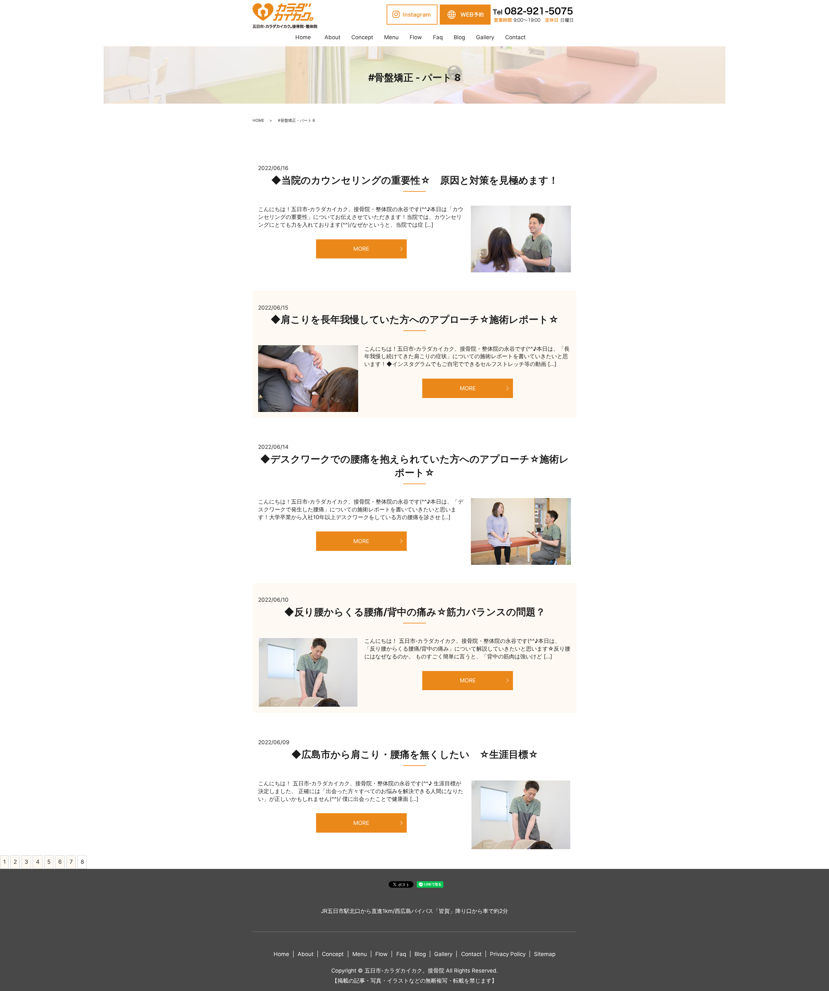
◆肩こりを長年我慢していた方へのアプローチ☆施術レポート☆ (414, 319)
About (332, 37)
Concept (362, 37)
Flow (416, 37)
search (536, 38)
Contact (515, 37)
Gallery (485, 37)
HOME (258, 120)
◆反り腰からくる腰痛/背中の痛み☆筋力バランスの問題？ (414, 612)
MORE (361, 248)
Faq (438, 37)
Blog (459, 37)
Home (303, 37)
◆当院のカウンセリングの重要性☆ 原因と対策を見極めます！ (414, 180)
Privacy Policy (508, 954)
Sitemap (544, 954)
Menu (391, 37)
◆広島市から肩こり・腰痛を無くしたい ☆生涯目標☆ (414, 754)
